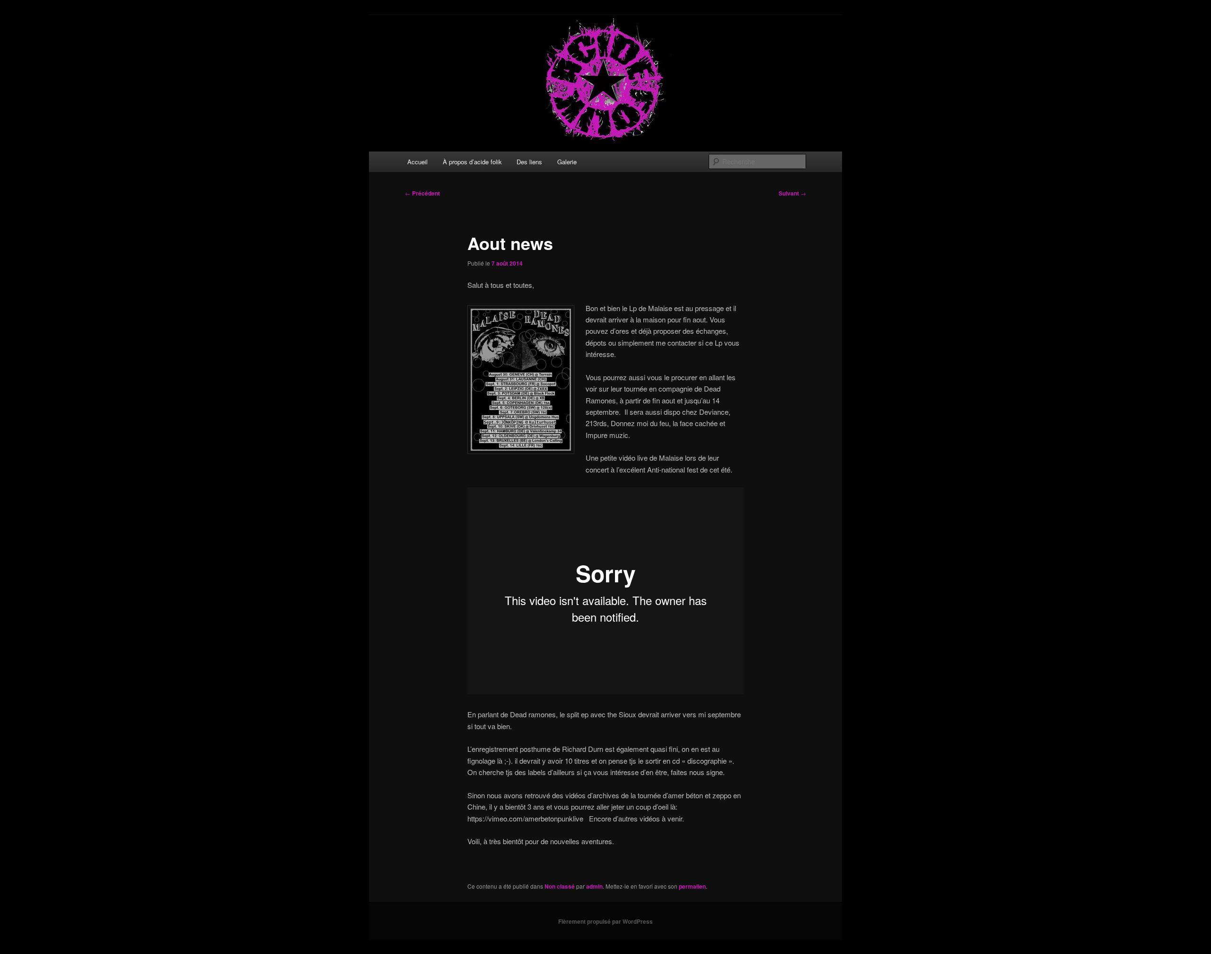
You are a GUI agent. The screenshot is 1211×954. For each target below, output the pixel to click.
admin (594, 886)
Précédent (422, 193)
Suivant (792, 193)
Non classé (559, 886)
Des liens (529, 161)
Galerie (567, 161)
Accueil (417, 161)
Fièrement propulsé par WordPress (605, 921)
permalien (692, 886)
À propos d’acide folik (472, 161)
